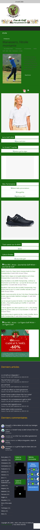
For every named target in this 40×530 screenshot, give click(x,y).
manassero (15, 51)
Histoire (3, 475)
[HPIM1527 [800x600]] (20, 488)
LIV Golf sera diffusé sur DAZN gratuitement (14, 390)
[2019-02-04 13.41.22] (20, 464)
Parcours (4, 494)
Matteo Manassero (30, 55)
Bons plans (4, 457)
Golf (4, 51)
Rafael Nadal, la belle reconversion (11, 409)
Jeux (2, 478)
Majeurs (3, 488)
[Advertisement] (20, 167)
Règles (3, 497)
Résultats (4, 500)
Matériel (3, 491)
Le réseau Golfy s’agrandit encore (11, 404)
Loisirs (3, 485)
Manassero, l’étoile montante (15, 43)
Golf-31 (7, 430)
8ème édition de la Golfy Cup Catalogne (25, 425)
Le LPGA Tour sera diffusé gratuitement (25, 436)
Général (3, 472)
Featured (4, 469)
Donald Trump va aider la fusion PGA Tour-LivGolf (16, 394)
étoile (35, 48)
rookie (20, 51)
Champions (7, 39)
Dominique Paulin (6, 524)
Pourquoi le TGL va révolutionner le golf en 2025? (16, 399)
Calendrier (4, 460)
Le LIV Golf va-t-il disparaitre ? (10, 375)
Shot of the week (6, 503)
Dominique (19, 48)
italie (10, 51)
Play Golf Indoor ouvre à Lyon (10, 380)
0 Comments (27, 48)
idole (7, 51)
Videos (3, 511)
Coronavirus (4, 466)
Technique (4, 508)
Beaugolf (8, 425)
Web (2, 514)
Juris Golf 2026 (5, 385)
